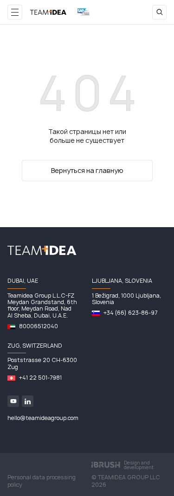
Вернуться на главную (87, 170)
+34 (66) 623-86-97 (130, 313)
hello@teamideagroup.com (42, 418)
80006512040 (38, 326)
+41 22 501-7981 (40, 378)
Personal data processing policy (41, 481)
